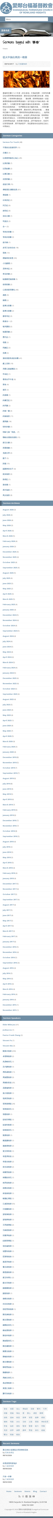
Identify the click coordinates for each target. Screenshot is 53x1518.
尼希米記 (6, 268)
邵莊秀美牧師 (8, 1309)
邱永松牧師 (7, 1304)
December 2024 (9, 615)
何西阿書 (6, 179)
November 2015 (9, 1010)
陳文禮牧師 (7, 1362)
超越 (43, 1430)
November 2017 (9, 889)
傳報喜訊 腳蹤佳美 (10, 189)
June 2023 (7, 710)
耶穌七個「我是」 (10, 432)
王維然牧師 (7, 1230)
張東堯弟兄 (7, 1109)
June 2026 (7, 520)
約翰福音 (6, 416)
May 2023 (7, 715)
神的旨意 (44, 1421)
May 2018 (7, 857)
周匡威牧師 (7, 1072)
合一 (4, 226)
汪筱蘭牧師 (22, 64)
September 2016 (10, 963)
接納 (12, 1417)
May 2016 (7, 978)
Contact (43, 1491)
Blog (35, 1491)
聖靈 (30, 1426)
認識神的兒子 (8, 469)
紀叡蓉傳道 (7, 1240)
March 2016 (8, 989)
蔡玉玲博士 (7, 1277)
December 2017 (9, 883)
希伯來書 (6, 274)
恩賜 (12, 1413)
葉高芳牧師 (7, 1262)
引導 (45, 1409)
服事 (37, 1417)
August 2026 (8, 509)
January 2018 (8, 878)
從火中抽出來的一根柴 (15, 57)
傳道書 (5, 195)
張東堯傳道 (7, 1103)
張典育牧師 (7, 1098)
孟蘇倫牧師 (7, 1088)
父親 (30, 1421)
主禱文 (5, 152)
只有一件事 (7, 1476)
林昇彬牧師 (7, 1182)
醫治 (5, 1434)
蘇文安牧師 (7, 1283)
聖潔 (24, 1426)
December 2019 (9, 757)
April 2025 (7, 594)
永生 (18, 1421)
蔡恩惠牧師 (7, 1272)
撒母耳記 (6, 316)
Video (30, 64)
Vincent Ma (8, 1045)
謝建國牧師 (7, 1288)
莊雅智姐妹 (7, 1256)
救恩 (18, 1417)
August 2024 (8, 636)
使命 (5, 1409)
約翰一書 (6, 411)
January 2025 (8, 609)
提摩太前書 (7, 305)
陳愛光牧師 (7, 1351)
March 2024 (8, 662)
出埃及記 (6, 200)
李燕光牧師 (7, 1161)
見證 (5, 1430)
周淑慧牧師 (7, 1077)
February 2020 (9, 746)
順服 (12, 1434)
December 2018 (9, 820)
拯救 (5, 1417)
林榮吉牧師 (7, 1188)
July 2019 (6, 783)
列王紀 (5, 205)
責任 (37, 1430)
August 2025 (8, 573)
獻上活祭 (6, 363)
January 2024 (8, 673)
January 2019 (8, 815)
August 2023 (8, 699)
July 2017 (6, 910)
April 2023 (7, 720)
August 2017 (8, 905)
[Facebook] (27, 1496)
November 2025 (9, 557)
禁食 (4, 384)
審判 (38, 1409)
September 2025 (10, 567)
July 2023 (6, 704)
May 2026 (7, 525)
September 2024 (10, 631)
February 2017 (9, 936)
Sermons (18, 1491)
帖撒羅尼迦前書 (9, 279)
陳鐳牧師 (6, 1372)
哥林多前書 (7, 232)
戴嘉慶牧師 (7, 1140)
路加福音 (6, 474)
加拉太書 (6, 216)
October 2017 (9, 894)
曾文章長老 (7, 1151)
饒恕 (18, 1434)
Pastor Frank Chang (11, 1035)
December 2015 (9, 1005)
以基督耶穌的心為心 (11, 158)
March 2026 (8, 536)
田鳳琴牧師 (7, 1235)
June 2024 (7, 646)
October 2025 (9, 562)
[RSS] (19, 1496)
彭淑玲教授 (7, 1125)
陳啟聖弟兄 (7, 1340)
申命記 (5, 374)
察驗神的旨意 (8, 258)
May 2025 (7, 588)
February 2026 (9, 541)
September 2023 (10, 694)
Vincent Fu (7, 1040)
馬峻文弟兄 (7, 1377)
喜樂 (32, 1409)
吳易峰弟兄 (7, 1061)
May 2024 (7, 652)
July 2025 (6, 578)
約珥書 (5, 405)
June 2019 (7, 789)
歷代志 (5, 337)
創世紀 (5, 210)
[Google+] (30, 1496)
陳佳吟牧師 (7, 1335)
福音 (12, 1426)
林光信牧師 (7, 1167)
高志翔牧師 (7, 1383)
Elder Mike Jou (9, 1024)
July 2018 (6, 847)
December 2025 (9, 552)
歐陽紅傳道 (7, 1198)
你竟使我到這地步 (10, 1463)
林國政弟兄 (7, 1177)
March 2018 (8, 868)
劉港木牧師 (7, 1051)
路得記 (5, 479)
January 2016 (8, 999)
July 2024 (6, 641)
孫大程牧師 (7, 1093)
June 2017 (7, 915)
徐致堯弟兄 (7, 1130)
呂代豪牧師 (7, 1066)
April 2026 (7, 530)
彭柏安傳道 (7, 1119)
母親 (4, 342)
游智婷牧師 (7, 1219)
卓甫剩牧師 (7, 1056)
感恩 (4, 295)
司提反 (5, 221)
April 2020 (7, 736)
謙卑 (24, 1430)
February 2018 (9, 873)
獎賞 (37, 1421)
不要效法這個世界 (10, 147)
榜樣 (43, 1417)
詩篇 (4, 463)
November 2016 (9, 952)
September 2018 (10, 836)
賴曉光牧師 (7, 1298)
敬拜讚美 (6, 326)
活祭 (24, 1421)
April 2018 (7, 862)
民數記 (5, 347)
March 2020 (8, 741)
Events (27, 1491)
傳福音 (25, 1409)
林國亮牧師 (7, 1172)
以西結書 (6, 168)
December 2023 (9, 678)
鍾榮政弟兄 (7, 1325)
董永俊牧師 (7, 1267)
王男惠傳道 (7, 1225)
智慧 (30, 1417)
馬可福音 (6, 490)
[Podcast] (23, 1496)
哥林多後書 (7, 237)
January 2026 (8, 546)
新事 (24, 1417)
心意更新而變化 (9, 289)
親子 (4, 458)
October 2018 (9, 831)
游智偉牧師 (7, 1214)
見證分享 (6, 453)
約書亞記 (6, 400)
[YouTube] (34, 1496)
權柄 (5, 1421)
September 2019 (10, 773)
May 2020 (7, 731)
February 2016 (9, 994)
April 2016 (7, 984)
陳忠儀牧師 (7, 1346)
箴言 (4, 390)
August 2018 (8, 841)
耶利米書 (6, 426)
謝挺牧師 (6, 1293)
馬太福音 (6, 495)
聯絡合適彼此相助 (10, 437)
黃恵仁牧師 (7, 1388)
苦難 (43, 1426)
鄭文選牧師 (7, 1319)
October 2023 (9, 689)
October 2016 (9, 957)
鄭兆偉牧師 (7, 1314)
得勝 (5, 1413)
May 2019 (7, 794)
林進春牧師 (7, 1193)
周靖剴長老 (7, 1082)
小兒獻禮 (6, 263)
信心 (18, 1409)
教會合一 (6, 321)
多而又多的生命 (9, 247)
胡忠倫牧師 (7, 1246)
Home (8, 1491)
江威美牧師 (7, 1203)
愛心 (29, 1413)
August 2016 (8, 968)
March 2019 (8, 804)
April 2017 (7, 926)
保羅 (12, 1409)
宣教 (4, 253)
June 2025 (7, 583)
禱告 (18, 1426)
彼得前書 (6, 284)
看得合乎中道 (8, 379)
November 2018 (9, 826)
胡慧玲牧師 (7, 1251)
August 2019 (8, 778)
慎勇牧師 (6, 1135)
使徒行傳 (6, 184)
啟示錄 (5, 242)
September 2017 (10, 899)
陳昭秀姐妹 (7, 1367)
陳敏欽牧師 (7, 1356)
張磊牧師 (6, 1114)
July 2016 (6, 973)
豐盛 (30, 1430)
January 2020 (8, 752)
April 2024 (7, 657)
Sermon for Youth (11, 142)
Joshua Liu (7, 1030)
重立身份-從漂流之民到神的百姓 (15, 1450)
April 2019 (7, 799)
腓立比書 (6, 442)
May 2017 (7, 920)
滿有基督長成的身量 (11, 358)
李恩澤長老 (7, 1156)
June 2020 (7, 725)
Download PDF (35, 64)
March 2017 (8, 931)
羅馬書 (5, 421)
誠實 (18, 1430)
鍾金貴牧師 (7, 1330)
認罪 (12, 1430)
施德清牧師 (7, 1146)
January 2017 (8, 941)
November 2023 (9, 683)
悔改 (18, 1413)
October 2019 (9, 768)
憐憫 (4, 300)
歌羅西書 (6, 332)
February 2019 (9, 810)
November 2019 (9, 762)
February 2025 (9, 604)
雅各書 (5, 484)
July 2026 (6, 515)
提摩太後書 (7, 311)
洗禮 (4, 353)
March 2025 (8, 599)
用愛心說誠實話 (9, 369)
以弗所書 (6, 163)
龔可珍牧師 (7, 1393)
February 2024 (9, 667)
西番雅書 (6, 448)
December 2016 (9, 947)
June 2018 (7, 852)
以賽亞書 (6, 174)
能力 (37, 1426)
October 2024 (9, 625)
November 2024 (9, 620)
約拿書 (5, 395)
